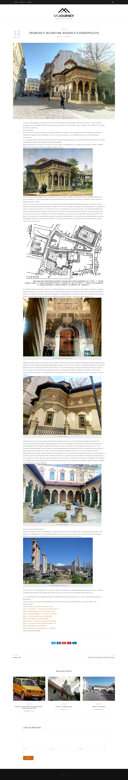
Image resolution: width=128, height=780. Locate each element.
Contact (29, 2)
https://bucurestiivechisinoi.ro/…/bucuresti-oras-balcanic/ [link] (40, 614)
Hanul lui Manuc (98, 707)
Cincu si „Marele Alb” (64, 707)
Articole (22, 2)
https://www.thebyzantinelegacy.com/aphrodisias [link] (37, 616)
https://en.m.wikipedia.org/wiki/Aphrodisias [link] (36, 618)
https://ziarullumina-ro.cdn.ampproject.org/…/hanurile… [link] (39, 628)
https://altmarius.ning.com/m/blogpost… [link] (35, 626)
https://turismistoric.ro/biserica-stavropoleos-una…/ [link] (38, 606)
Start (16, 2)
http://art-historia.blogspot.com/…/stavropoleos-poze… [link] (39, 611)
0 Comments (67, 36)
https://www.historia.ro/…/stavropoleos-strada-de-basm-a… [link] (41, 609)
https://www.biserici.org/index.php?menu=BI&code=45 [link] (39, 623)
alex (60, 36)
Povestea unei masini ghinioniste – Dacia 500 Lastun (29, 707)
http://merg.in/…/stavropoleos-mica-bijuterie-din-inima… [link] (40, 621)
